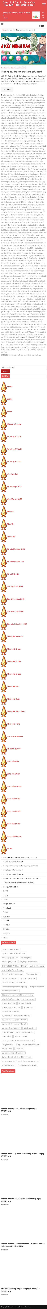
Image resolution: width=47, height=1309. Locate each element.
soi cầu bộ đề (31, 225)
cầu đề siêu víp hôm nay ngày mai (23, 126)
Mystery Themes (24, 1307)
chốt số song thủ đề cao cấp (32, 161)
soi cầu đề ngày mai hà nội (28, 276)
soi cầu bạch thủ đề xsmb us (30, 222)
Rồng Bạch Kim (7, 1045)
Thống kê (11, 537)
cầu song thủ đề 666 (22, 143)
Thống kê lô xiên (14, 661)
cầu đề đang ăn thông (28, 113)
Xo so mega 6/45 (14, 487)
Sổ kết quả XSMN (14, 449)
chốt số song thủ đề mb (9, 164)
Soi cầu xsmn (13, 874)
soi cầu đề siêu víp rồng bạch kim (31, 289)
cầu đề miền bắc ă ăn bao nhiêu (12, 118)
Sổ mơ (9, 849)
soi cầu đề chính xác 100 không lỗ (13, 240)
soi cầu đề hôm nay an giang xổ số (13, 253)
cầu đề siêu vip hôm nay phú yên (26, 128)
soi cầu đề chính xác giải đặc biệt (28, 245)
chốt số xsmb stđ (24, 166)
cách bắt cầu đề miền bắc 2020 (14, 95)
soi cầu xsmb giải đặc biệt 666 (22, 319)
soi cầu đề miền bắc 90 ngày (14, 263)
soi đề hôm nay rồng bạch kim (11, 337)
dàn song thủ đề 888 (16, 179)
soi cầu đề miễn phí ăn (30, 266)
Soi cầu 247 (20, 1049)
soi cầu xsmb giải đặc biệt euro (32, 324)
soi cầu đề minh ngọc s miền (18, 271)
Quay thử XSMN (13, 811)
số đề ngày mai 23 (8, 1065)
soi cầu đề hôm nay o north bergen (20, 255)
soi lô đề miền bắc (8, 1061)
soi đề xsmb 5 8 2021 (16, 345)
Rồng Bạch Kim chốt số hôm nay (27, 1045)
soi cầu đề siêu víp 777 (18, 286)
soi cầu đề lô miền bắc (29, 258)
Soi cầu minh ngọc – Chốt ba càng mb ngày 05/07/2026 (19, 1110)
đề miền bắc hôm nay (8, 212)
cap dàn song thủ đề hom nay (22, 103)
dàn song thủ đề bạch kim (34, 179)
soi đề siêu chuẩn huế (19, 340)
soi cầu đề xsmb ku (17, 306)
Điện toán (6, 916)
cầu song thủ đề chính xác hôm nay (24, 149)
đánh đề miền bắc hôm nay (16, 210)
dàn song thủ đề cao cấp (9, 182)
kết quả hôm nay (14, 424)
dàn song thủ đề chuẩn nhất (21, 184)
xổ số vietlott (12, 474)
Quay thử (6, 933)
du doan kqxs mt (28, 999)
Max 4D (10, 524)
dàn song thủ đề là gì (33, 194)
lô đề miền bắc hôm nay (24, 1032)
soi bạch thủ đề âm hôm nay (16, 215)
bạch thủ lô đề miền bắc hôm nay (14, 953)
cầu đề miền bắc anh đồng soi (34, 118)
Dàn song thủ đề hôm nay (36, 192)
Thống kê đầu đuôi (15, 636)
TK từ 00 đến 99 (13, 749)
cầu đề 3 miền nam (12, 113)
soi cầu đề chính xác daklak (33, 243)
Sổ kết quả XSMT (14, 462)
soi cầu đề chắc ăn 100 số (19, 230)
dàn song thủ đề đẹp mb (13, 187)
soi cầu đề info (15, 258)
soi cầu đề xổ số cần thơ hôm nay (13, 296)
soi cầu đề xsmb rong (32, 306)
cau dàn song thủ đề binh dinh (20, 108)
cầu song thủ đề (33, 141)
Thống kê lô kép (14, 674)
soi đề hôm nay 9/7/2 (23, 332)
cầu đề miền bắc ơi (7, 120)
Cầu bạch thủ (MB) (15, 586)
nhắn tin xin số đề (21, 1036)
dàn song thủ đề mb (22, 197)
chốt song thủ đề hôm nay (10, 169)
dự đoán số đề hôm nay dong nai (23, 205)
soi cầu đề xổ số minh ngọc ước (24, 301)
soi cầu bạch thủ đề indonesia (26, 217)
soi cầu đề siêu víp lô (11, 289)
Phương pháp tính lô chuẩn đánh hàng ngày (17, 1040)
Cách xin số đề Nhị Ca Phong (16, 100)
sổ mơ (5, 937)
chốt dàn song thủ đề (32, 156)
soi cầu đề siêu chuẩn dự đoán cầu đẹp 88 (22, 281)
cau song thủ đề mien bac (28, 151)
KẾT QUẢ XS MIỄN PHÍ (11, 887)
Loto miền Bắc (13, 761)
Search (5, 371)
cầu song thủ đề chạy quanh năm (22, 146)
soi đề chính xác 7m (33, 327)
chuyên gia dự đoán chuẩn (29, 962)
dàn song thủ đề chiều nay (28, 182)
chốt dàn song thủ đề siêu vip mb (29, 159)
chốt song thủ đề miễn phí (26, 171)
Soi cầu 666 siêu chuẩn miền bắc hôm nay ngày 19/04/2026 (21, 1200)
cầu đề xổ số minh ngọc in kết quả (24, 136)
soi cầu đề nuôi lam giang (24, 278)
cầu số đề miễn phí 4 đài (10, 999)
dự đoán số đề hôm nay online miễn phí (16, 1016)
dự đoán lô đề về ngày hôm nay (22, 199)
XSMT (9, 412)
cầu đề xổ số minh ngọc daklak (19, 133)
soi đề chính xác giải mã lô (24, 329)
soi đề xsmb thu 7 (21, 347)
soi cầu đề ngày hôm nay (31, 273)
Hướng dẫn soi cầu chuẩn (21, 878)
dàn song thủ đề (15, 177)
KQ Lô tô (6, 929)
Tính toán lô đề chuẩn (18, 883)
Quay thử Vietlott (14, 836)
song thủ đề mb (33, 347)
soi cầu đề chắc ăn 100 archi (24, 228)
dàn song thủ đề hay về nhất (16, 192)
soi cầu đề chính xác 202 (14, 243)
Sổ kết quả (7, 908)
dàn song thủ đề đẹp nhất (32, 187)
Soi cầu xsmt (12, 870)
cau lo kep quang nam (10, 958)
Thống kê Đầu (13, 686)
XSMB (9, 387)
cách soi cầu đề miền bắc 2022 (19, 98)
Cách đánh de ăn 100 (27, 978)
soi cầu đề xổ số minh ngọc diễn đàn (20, 299)
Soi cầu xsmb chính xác (18, 68)
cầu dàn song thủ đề (19, 105)
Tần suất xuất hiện (15, 736)
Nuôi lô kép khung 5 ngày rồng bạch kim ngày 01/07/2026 (20, 1290)
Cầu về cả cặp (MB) (15, 611)
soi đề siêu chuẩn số (10, 342)
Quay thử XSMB (13, 799)
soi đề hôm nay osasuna (35, 334)
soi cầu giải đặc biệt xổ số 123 (29, 309)
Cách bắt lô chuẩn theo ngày (12, 974)
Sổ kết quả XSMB (14, 437)
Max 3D (10, 512)
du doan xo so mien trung (11, 1007)
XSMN (9, 399)
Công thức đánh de (37, 987)
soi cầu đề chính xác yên (16, 250)
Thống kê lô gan (14, 649)
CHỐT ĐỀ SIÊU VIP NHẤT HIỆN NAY (14, 966)
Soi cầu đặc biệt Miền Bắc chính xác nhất (16, 1057)
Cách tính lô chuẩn (32, 974)
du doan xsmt (29, 1007)
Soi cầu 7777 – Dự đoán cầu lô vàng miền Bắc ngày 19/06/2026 (22, 1155)
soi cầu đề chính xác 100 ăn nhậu (23, 235)
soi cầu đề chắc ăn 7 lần (12, 233)
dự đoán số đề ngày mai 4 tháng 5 (14, 1020)
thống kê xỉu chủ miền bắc (27, 1065)
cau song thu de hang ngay (17, 141)
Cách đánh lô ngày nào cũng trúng (14, 982)
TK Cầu (6, 921)
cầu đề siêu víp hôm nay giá (21, 123)
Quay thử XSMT (13, 824)
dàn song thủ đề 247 (29, 177)
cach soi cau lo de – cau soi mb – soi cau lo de (19, 4)
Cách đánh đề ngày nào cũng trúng (14, 987)
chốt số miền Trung (37, 966)
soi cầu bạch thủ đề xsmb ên (28, 220)
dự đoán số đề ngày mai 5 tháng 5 (14, 1024)
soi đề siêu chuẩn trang (26, 342)
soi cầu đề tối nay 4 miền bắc (25, 291)
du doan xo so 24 (25, 1003)
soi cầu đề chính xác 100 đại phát (33, 238)
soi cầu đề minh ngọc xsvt (13, 273)
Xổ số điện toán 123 (15, 561)
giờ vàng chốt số (29, 1028)
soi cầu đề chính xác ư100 (23, 248)
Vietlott (5, 912)
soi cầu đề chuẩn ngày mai (35, 250)
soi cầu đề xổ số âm (37, 294)
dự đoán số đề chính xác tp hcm (21, 202)
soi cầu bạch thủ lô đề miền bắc (13, 1053)
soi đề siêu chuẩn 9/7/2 (31, 337)
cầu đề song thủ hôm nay (17, 131)
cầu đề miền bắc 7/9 (36, 115)
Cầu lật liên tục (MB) (15, 599)
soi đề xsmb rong (31, 345)
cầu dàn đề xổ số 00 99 (10, 991)
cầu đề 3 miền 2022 (24, 110)
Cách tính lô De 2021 (9, 978)
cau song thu (26, 958)
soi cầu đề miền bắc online (12, 266)
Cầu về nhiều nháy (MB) (17, 624)
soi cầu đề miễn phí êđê (21, 268)
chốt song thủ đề (37, 166)
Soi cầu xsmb (5, 68)
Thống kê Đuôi (13, 699)
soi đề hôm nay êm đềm (17, 334)
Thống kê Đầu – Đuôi (16, 711)
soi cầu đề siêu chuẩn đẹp (21, 283)
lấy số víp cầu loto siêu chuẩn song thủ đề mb (21, 72)
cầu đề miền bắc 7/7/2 (20, 115)
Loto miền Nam (13, 774)
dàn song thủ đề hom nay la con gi (13, 194)
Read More (7, 89)
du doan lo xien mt (8, 1003)
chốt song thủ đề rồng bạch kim (17, 174)
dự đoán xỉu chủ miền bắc (11, 1028)
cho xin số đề (19, 156)
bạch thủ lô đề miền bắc (10, 949)
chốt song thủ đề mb (27, 169)
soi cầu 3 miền (32, 215)
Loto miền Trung (14, 786)
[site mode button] (41, 26)
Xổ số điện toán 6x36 (16, 549)
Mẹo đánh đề (6, 1036)
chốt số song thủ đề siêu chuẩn (30, 164)
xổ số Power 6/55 (14, 499)
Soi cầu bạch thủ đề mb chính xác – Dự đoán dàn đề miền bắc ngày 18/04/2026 (23, 1245)
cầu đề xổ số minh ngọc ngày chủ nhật (25, 138)
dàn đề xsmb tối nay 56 (10, 1011)
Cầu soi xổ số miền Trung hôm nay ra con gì (17, 995)
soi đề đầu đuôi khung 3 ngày (28, 1061)
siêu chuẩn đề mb (23, 212)
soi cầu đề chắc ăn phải (30, 233)
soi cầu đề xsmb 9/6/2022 (21, 304)
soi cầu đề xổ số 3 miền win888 (18, 294)
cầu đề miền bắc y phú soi (24, 120)
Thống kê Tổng (13, 724)
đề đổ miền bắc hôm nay (35, 210)
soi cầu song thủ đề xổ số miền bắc (32, 314)
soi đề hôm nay (10, 332)
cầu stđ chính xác (19, 154)
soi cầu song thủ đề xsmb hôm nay (13, 317)
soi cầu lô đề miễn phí (11, 314)
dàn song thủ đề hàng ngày (23, 189)
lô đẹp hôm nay (7, 1032)
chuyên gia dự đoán (9, 962)
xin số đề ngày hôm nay (27, 350)
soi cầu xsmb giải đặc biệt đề (27, 322)
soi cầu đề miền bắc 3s (21, 261)
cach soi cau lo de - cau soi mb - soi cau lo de (26, 355)
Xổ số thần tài (13, 574)
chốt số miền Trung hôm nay (12, 970)
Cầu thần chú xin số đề (34, 154)
